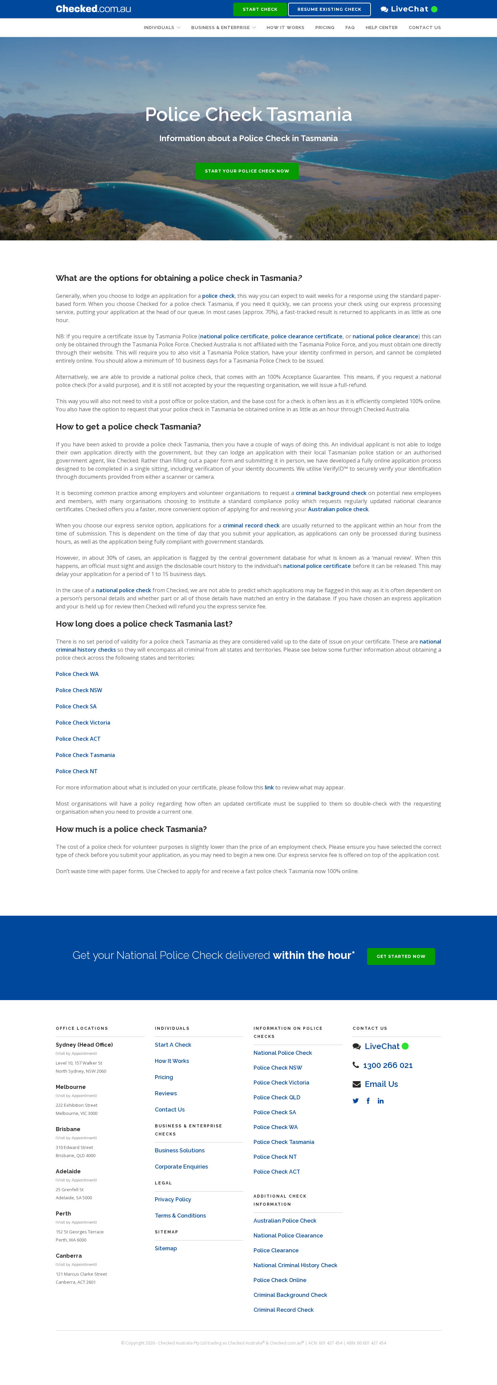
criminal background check (331, 493)
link (269, 787)
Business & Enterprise (220, 27)
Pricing (164, 1077)
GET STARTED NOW (401, 956)
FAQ (350, 27)
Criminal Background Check (290, 1295)
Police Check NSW (79, 690)
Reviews (166, 1093)
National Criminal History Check (295, 1265)
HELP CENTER (382, 27)
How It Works (172, 1061)
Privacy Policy (173, 1199)
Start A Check (173, 1045)
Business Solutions (180, 1150)
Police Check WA (77, 674)
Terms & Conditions (180, 1215)
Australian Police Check (285, 1221)
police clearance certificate (305, 336)
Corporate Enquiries (181, 1167)
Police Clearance (276, 1250)
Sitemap (166, 1248)
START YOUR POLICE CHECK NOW (247, 171)
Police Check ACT (78, 738)
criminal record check (251, 525)
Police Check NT (77, 771)
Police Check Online (280, 1280)
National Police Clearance (288, 1235)
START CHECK (260, 9)
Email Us (381, 1084)
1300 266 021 (388, 1065)
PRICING (325, 27)
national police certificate (234, 336)
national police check (123, 590)
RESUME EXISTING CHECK (329, 9)
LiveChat (409, 9)
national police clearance (385, 336)
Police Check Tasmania (85, 755)
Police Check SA (76, 706)
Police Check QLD (277, 1097)
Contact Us (425, 27)
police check (218, 295)
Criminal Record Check (284, 1310)
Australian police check (338, 509)
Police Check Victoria (83, 722)
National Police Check (283, 1053)
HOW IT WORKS (286, 27)
